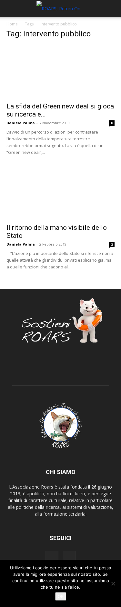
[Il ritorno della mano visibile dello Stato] (60, 192)
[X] (69, 557)
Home (12, 24)
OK (61, 596)
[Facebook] (51, 557)
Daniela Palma (20, 122)
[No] (113, 583)
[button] (11, 8)
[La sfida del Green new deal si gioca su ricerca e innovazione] (60, 71)
